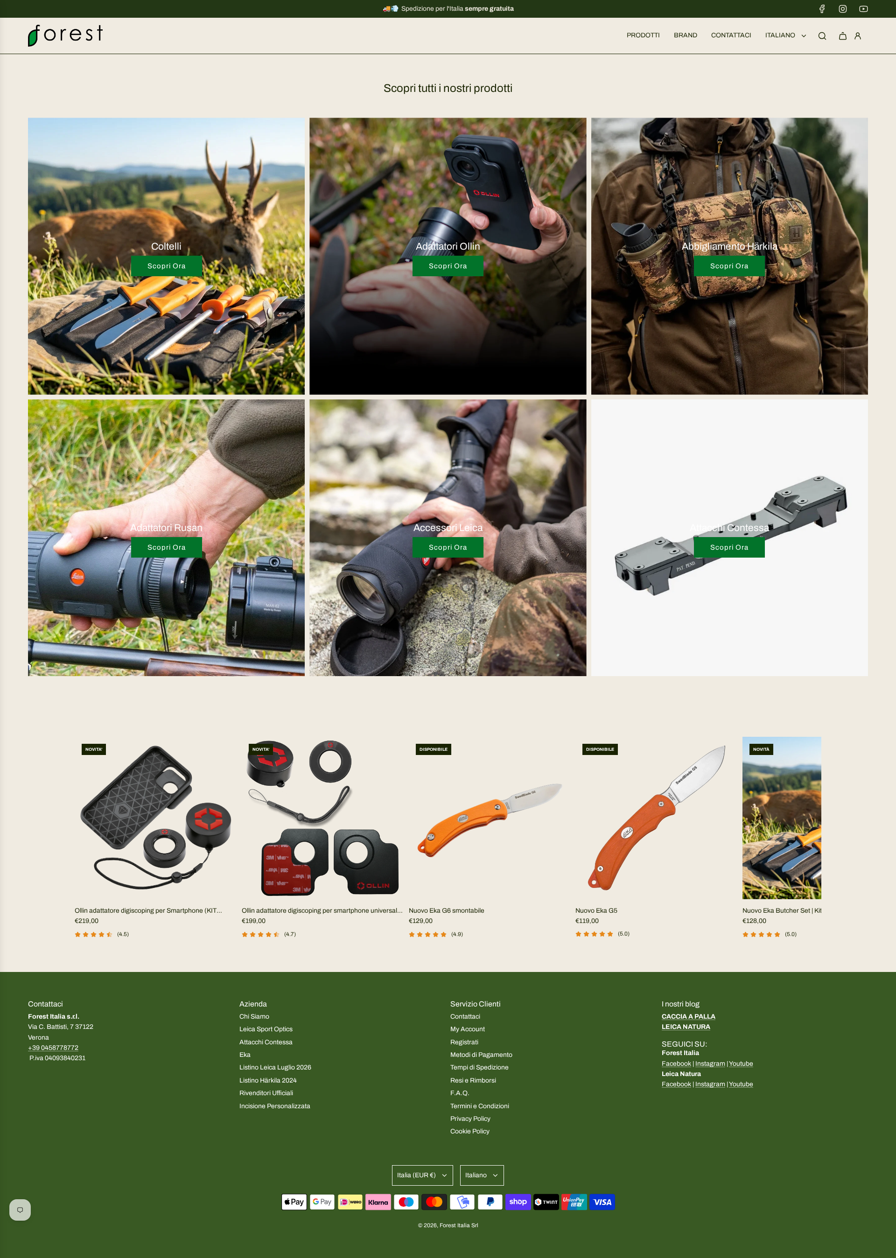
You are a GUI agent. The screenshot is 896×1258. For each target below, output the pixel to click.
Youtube (741, 1063)
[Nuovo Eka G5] (656, 818)
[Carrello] (843, 36)
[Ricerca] (822, 36)
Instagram (710, 1063)
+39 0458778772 (53, 1047)
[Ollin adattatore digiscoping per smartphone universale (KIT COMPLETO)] (323, 818)
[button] (85, 849)
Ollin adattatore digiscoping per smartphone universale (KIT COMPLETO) (321, 911)
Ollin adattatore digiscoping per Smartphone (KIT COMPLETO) (146, 911)
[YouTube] (863, 9)
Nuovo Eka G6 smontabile (446, 910)
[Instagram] (843, 9)
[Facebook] (822, 9)
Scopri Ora (166, 266)
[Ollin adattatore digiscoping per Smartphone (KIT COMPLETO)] (156, 818)
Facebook (676, 1063)
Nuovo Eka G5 (596, 910)
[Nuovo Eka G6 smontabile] (490, 818)
